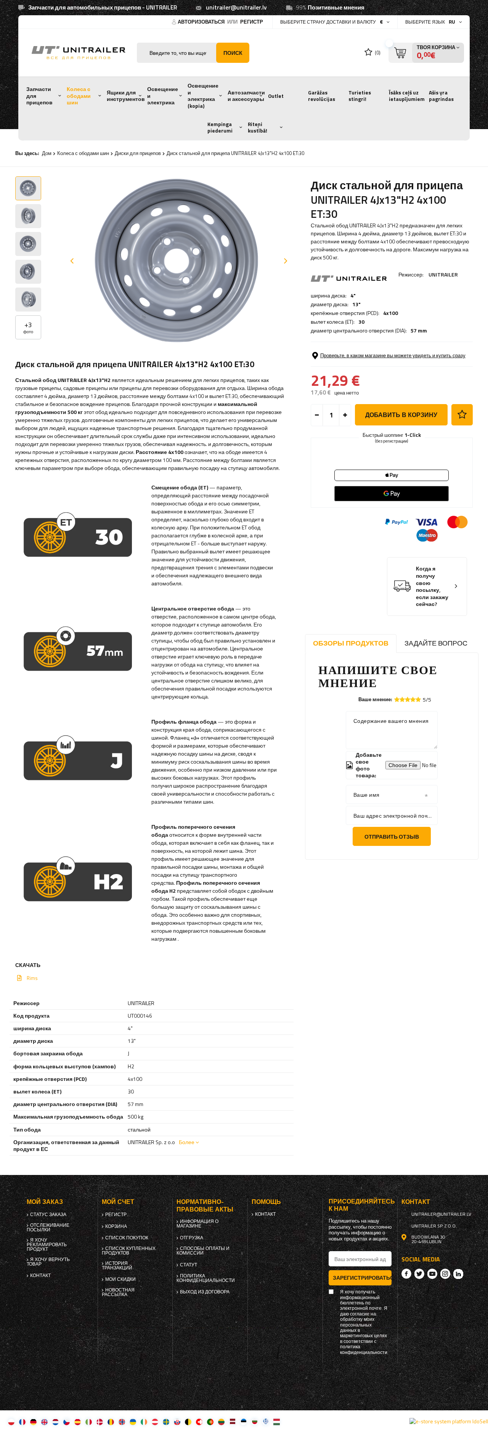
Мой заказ (45, 1202)
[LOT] (232, 1421)
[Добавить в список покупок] (462, 414)
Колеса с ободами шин (79, 95)
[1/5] (397, 699)
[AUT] (155, 1421)
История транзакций (117, 1265)
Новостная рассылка (118, 1292)
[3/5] (407, 699)
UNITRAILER (443, 274)
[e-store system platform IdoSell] (448, 1421)
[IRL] (143, 1421)
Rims (32, 978)
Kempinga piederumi (220, 127)
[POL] (11, 1421)
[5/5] (418, 699)
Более (186, 1142)
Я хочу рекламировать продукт (47, 1245)
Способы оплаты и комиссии (203, 1250)
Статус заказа (48, 1214)
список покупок (126, 1238)
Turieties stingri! (359, 96)
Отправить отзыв (391, 837)
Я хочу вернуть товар (48, 1261)
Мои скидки (120, 1279)
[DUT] (55, 1421)
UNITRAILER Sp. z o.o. (434, 1226)
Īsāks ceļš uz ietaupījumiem (407, 96)
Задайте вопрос (436, 643)
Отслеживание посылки (48, 1227)
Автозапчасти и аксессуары (246, 96)
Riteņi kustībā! (257, 127)
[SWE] (166, 1421)
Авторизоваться (202, 22)
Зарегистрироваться (362, 1278)
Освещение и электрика (162, 95)
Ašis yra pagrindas (441, 96)
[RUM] (110, 1421)
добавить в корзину (401, 414)
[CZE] (66, 1421)
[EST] (243, 1421)
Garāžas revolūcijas (321, 96)
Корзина (116, 1226)
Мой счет (118, 1202)
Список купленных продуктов (129, 1250)
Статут (188, 1265)
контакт (40, 1275)
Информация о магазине (197, 1223)
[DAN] (99, 1421)
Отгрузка (191, 1238)
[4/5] (413, 699)
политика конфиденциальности (206, 1278)
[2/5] (402, 699)
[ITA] (88, 1421)
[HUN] (276, 1421)
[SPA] (77, 1421)
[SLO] (177, 1421)
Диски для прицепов (138, 153)
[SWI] (199, 1421)
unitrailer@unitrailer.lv (236, 7)
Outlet (276, 96)
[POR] (210, 1421)
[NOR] (121, 1421)
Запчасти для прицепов (39, 95)
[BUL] (254, 1421)
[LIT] (221, 1421)
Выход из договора (205, 1292)
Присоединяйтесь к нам (360, 1205)
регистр (251, 22)
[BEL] (188, 1421)
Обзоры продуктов (350, 643)
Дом (46, 153)
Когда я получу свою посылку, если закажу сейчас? (432, 586)
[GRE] (265, 1421)
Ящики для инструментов (126, 96)
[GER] (33, 1421)
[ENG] (44, 1421)
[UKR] (132, 1421)
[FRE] (22, 1421)
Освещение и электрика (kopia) (203, 96)
